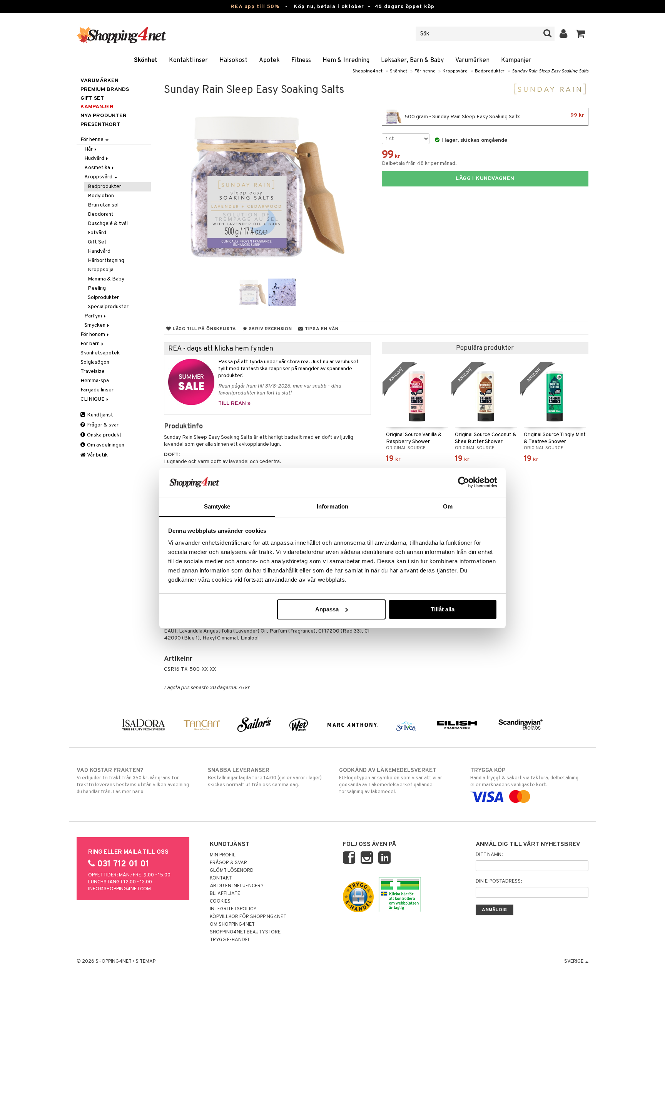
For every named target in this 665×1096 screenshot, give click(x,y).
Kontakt (221, 878)
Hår (89, 149)
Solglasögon (94, 362)
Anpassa (327, 609)
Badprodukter (490, 71)
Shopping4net (368, 71)
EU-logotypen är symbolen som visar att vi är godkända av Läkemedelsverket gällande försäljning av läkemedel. (390, 781)
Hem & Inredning (345, 60)
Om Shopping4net (232, 924)
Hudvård (94, 158)
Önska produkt (104, 435)
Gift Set (97, 242)
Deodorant (101, 214)
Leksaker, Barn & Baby (412, 60)
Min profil (223, 855)
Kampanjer (516, 60)
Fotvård (97, 233)
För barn (90, 344)
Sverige (574, 961)
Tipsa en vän (320, 329)
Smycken (95, 325)
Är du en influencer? (237, 886)
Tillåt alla (442, 609)
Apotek (269, 60)
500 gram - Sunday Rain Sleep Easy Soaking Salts (493, 116)
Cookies (220, 901)
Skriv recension (269, 329)
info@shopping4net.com (119, 889)
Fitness (301, 60)
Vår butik (97, 455)
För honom (93, 334)
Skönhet (145, 60)
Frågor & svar (102, 425)
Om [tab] (448, 506)
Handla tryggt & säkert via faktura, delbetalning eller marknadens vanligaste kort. (524, 777)
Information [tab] (332, 506)
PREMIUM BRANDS (104, 89)
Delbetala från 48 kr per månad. (419, 163)
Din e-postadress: (499, 881)
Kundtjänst (99, 415)
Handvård (99, 251)
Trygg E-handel (230, 940)
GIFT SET (92, 98)
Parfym (93, 316)
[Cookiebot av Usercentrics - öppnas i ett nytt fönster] (463, 482)
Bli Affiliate (225, 894)
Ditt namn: (489, 855)
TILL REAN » (234, 403)
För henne (424, 71)
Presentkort (100, 124)
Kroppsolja (101, 270)
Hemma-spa (94, 381)
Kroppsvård (455, 71)
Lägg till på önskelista (203, 329)
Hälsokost (233, 60)
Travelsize (92, 371)
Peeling (97, 288)
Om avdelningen (105, 445)
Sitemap (145, 961)
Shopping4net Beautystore (245, 932)
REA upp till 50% (255, 6)
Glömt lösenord (232, 871)
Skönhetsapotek (100, 353)
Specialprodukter (108, 307)
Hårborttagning (106, 260)
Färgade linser (97, 390)
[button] (580, 34)
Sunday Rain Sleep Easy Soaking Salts (550, 71)
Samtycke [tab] (217, 506)
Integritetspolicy (233, 909)
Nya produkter (103, 115)
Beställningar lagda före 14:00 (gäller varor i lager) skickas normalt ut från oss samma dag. (265, 777)
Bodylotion (101, 196)
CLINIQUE (93, 399)
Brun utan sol (103, 205)
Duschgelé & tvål (108, 223)
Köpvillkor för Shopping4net (248, 917)
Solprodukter (103, 297)
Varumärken (472, 60)
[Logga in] (563, 34)
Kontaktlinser (188, 60)
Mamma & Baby (106, 279)
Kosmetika (97, 167)
